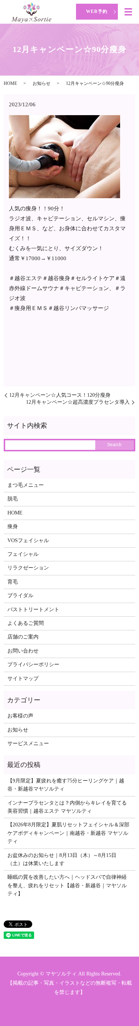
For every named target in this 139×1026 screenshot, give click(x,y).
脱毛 (12, 499)
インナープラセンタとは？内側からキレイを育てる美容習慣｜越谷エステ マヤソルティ (67, 807)
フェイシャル (23, 554)
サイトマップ (23, 678)
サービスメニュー (28, 743)
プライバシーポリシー (33, 664)
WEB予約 (96, 11)
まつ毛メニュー (25, 485)
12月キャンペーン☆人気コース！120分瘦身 (59, 395)
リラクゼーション (28, 568)
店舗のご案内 (23, 637)
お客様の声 (20, 716)
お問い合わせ (23, 651)
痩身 (12, 526)
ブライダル (20, 595)
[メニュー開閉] (128, 12)
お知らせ (41, 83)
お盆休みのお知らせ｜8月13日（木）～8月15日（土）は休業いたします (61, 859)
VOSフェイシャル (28, 540)
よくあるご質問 (25, 623)
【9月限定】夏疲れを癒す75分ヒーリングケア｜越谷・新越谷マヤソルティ (65, 785)
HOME (10, 83)
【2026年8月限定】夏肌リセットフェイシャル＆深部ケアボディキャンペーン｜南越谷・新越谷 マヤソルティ (68, 833)
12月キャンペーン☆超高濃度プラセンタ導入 (78, 402)
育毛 (12, 582)
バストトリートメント (33, 609)
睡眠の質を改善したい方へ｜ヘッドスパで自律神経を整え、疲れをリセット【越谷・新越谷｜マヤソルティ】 (67, 885)
